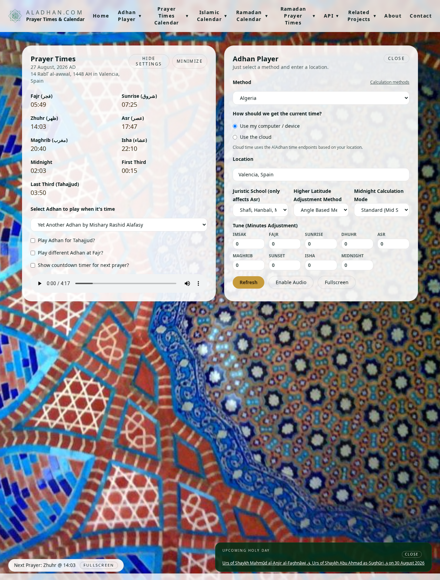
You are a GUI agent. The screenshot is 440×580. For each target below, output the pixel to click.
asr (381, 234)
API (331, 15)
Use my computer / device (270, 126)
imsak (239, 234)
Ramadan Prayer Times (297, 16)
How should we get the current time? (277, 113)
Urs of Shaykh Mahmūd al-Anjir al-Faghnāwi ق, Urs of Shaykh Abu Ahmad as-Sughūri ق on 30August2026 (323, 563)
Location (243, 159)
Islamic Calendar (212, 15)
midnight (352, 256)
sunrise (314, 234)
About (393, 15)
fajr (273, 234)
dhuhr (348, 234)
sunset (277, 256)
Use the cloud (256, 137)
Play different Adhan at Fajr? (70, 252)
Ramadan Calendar (252, 15)
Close (396, 58)
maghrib (243, 256)
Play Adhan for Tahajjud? (66, 240)
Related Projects (362, 15)
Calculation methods (389, 82)
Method (242, 82)
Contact (421, 15)
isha (310, 256)
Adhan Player (130, 15)
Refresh (248, 282)
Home (101, 15)
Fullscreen (337, 282)
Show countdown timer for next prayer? (83, 265)
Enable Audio (291, 282)
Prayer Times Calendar (171, 16)
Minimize (190, 61)
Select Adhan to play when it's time (73, 209)
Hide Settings (149, 61)
